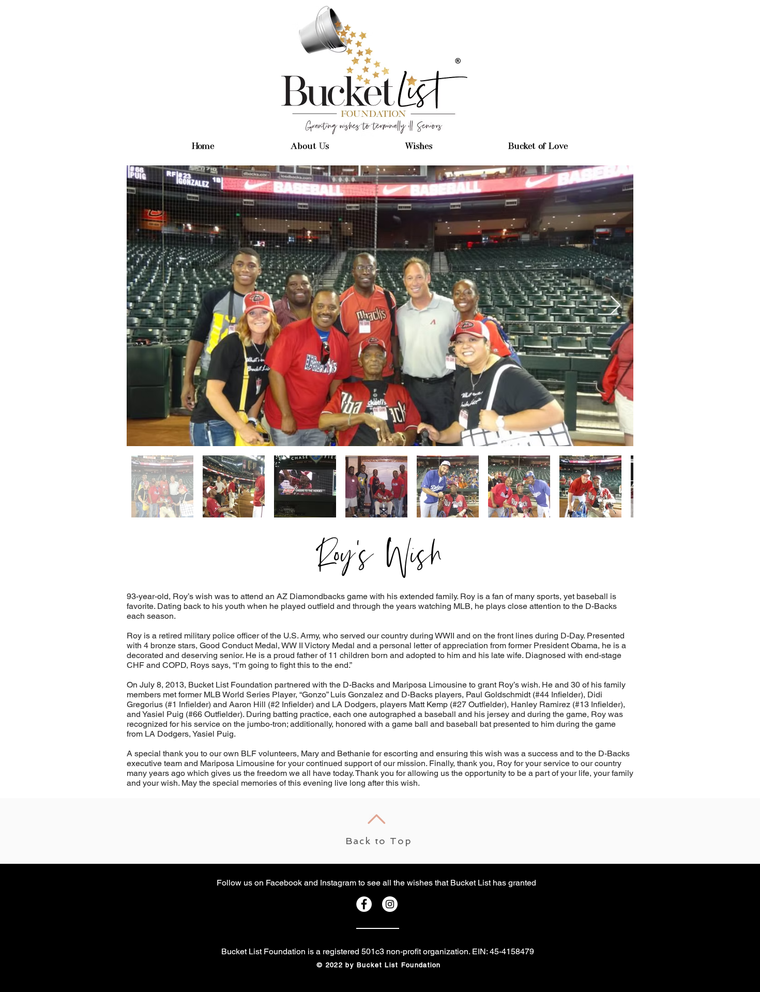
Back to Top (378, 840)
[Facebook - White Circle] (364, 904)
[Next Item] (615, 306)
